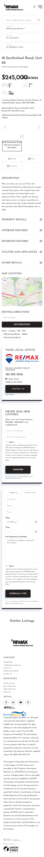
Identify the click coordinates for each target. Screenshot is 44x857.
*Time (7, 527)
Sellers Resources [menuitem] (10, 689)
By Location (12, 38)
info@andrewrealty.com (12, 665)
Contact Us (18, 389)
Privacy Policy (9, 844)
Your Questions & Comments (16, 537)
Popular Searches (14, 29)
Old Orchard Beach (12, 334)
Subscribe (18, 470)
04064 (24, 334)
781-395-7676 (14, 374)
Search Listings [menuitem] (9, 683)
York (24, 331)
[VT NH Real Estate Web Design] (11, 849)
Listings (12, 331)
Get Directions (22, 324)
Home (4, 331)
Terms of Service (15, 603)
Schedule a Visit (30, 492)
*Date (7, 518)
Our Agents (9, 394)
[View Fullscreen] (5, 289)
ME (18, 331)
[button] (38, 19)
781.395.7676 (8, 662)
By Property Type (14, 47)
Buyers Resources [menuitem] (10, 686)
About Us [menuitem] (7, 692)
